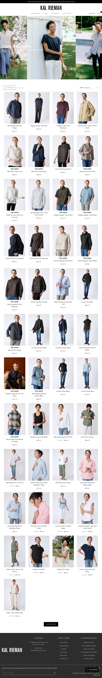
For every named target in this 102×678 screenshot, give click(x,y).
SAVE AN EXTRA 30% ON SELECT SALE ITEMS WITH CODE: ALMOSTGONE (51, 1)
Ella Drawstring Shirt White (63, 437)
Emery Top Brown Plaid (39, 302)
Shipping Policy (88, 642)
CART (99, 13)
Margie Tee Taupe (63, 569)
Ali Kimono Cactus (87, 437)
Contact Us (64, 658)
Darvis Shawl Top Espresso (39, 258)
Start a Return (89, 649)
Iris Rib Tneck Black (63, 391)
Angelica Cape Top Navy (38, 126)
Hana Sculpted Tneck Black (87, 261)
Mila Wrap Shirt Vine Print (15, 483)
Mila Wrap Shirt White (63, 483)
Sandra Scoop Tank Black (39, 437)
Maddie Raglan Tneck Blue (87, 215)
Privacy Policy (89, 658)
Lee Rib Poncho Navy (63, 348)
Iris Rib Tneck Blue (87, 391)
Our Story (63, 642)
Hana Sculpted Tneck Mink (63, 261)
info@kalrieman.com (38, 650)
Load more (51, 624)
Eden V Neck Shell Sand (14, 613)
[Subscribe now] (54, 672)
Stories (63, 649)
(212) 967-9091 (38, 648)
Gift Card (63, 652)
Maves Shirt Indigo (14, 350)
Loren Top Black (87, 302)
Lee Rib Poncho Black (39, 348)
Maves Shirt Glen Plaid (87, 171)
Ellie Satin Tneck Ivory (14, 171)
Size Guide (63, 655)
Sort (82, 87)
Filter (10, 87)
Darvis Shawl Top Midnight (14, 258)
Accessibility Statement (89, 652)
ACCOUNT (92, 13)
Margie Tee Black (39, 569)
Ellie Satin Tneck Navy (39, 171)
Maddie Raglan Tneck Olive (63, 215)
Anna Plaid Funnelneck (63, 169)
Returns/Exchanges (89, 646)
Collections (63, 646)
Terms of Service (89, 655)
